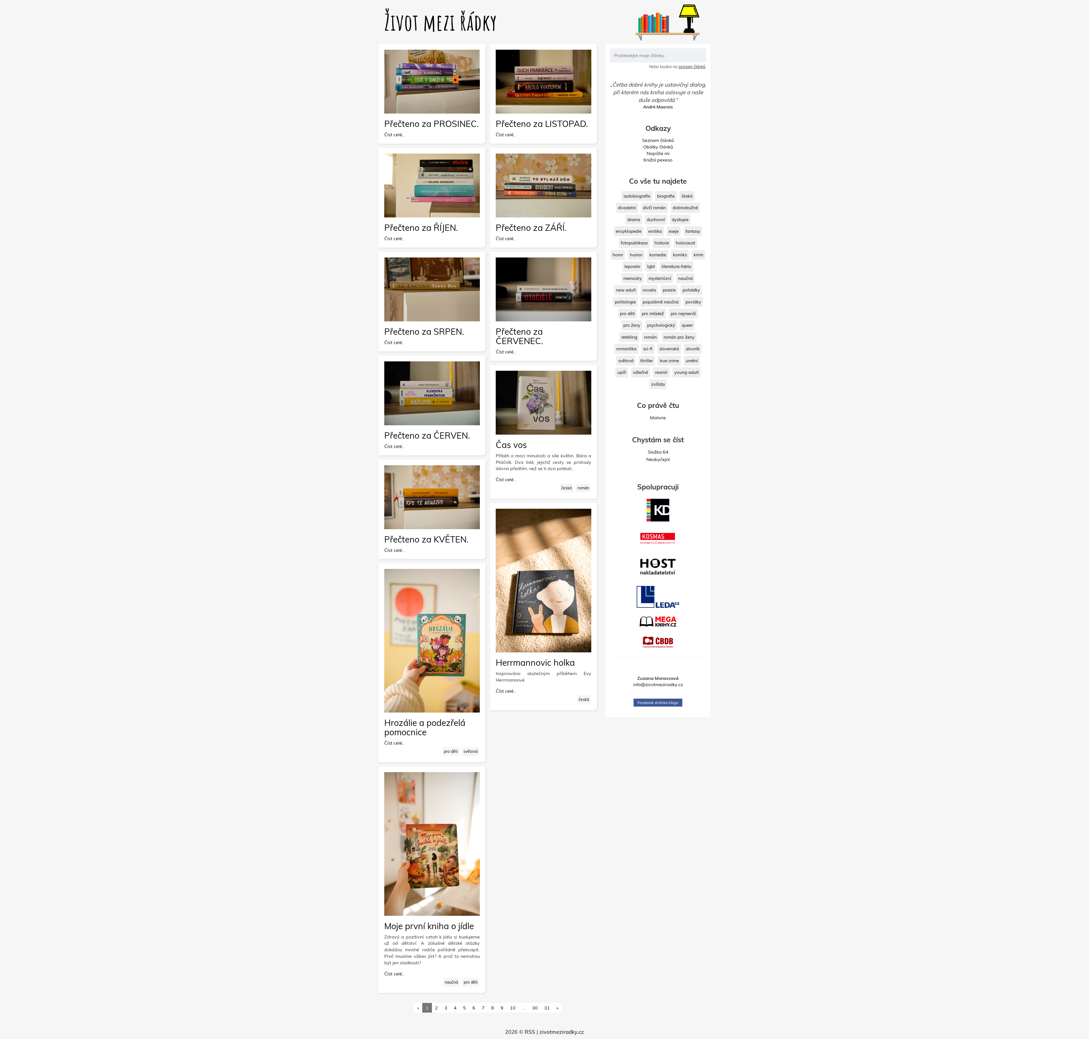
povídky (693, 302)
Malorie (658, 417)
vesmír (661, 372)
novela (649, 290)
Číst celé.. (394, 134)
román (583, 488)
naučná (451, 982)
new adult (626, 290)
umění (692, 360)
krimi (698, 254)
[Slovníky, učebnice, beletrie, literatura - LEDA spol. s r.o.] (658, 597)
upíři (621, 372)
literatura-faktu (676, 266)
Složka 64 (658, 452)
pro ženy (631, 325)
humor (636, 254)
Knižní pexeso (657, 160)
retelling (629, 337)
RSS (530, 1032)
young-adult (686, 372)
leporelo (632, 266)
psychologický (661, 325)
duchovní (656, 219)
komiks (680, 254)
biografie (666, 196)
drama (633, 219)
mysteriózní (660, 278)
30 (535, 1008)
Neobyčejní (658, 459)
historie (662, 243)
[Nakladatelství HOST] (658, 566)
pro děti (451, 751)
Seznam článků (658, 140)
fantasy (692, 231)
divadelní (627, 207)
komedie (657, 254)
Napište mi (658, 153)
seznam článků (691, 66)
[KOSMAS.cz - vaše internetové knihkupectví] (658, 538)
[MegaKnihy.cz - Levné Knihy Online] (658, 621)
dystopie (680, 219)
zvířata (658, 384)
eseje (674, 231)
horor (618, 254)
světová (470, 751)
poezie (669, 290)
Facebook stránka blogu (658, 702)
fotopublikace (634, 243)
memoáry (632, 278)
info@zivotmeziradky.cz (658, 684)
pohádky (691, 290)
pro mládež (653, 313)
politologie (625, 302)
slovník (693, 348)
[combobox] (658, 55)
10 (513, 1008)
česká (566, 488)
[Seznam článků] (653, 27)
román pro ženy (679, 337)
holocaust (685, 243)
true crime (669, 360)
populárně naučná (661, 302)
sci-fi (648, 348)
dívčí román (654, 207)
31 (547, 1008)
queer (687, 325)
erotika (655, 231)
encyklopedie (628, 231)
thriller (646, 360)
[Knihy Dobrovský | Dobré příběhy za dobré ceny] (658, 510)
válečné (640, 372)
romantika (626, 348)
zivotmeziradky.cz (561, 1032)
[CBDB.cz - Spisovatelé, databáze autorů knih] (658, 642)
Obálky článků (658, 147)
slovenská (669, 348)
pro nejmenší (683, 313)
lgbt (651, 266)
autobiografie (637, 196)
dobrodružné (685, 207)
